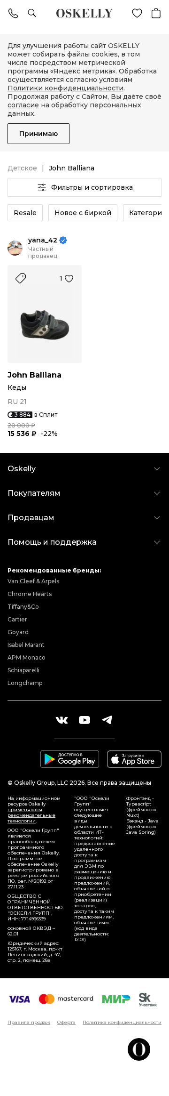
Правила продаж (29, 1022)
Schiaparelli (23, 670)
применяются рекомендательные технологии (31, 815)
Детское (22, 168)
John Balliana (34, 375)
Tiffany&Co (23, 606)
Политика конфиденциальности (122, 1022)
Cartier (17, 619)
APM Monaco (27, 657)
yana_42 (42, 240)
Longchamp (25, 682)
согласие (23, 105)
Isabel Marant (26, 644)
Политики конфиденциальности (65, 88)
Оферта (66, 1022)
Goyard (18, 632)
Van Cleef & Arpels (33, 581)
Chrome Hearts (30, 593)
